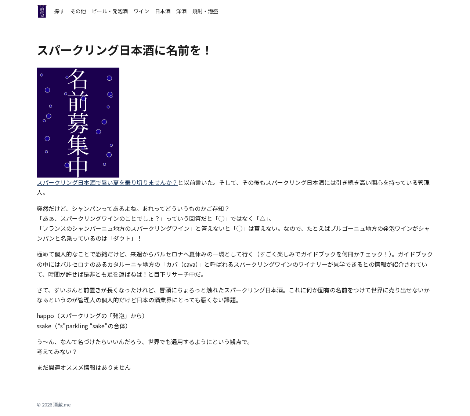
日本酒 (162, 11)
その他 (78, 11)
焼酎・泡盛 (205, 11)
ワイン (141, 11)
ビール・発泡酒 (110, 11)
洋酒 (181, 11)
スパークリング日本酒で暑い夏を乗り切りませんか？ (107, 182)
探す (59, 11)
